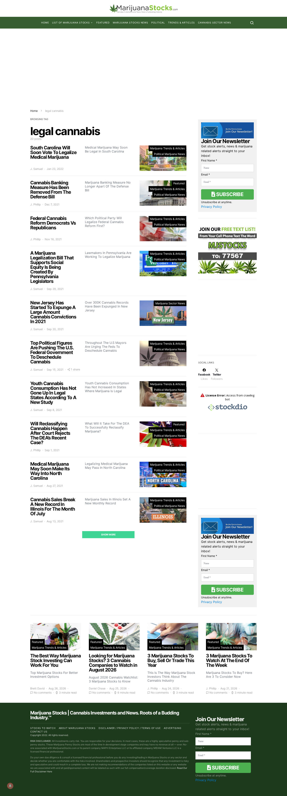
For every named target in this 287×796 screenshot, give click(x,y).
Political (158, 22)
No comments (43, 692)
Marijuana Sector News (170, 303)
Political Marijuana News (169, 154)
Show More (108, 534)
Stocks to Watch (43, 728)
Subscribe (229, 194)
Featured (103, 22)
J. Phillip (35, 204)
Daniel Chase (97, 688)
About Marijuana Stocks (77, 728)
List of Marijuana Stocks (71, 22)
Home (45, 22)
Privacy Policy (211, 207)
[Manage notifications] (10, 786)
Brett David (37, 688)
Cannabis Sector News (214, 22)
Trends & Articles (181, 22)
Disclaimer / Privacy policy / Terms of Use (130, 728)
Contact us (38, 731)
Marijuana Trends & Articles (167, 148)
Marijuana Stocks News (130, 22)
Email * (205, 174)
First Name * (209, 160)
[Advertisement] (143, 68)
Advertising (172, 728)
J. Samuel (36, 168)
